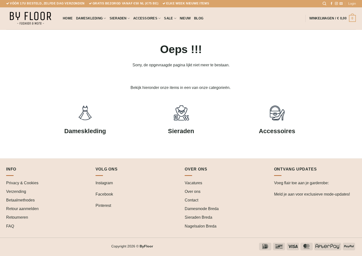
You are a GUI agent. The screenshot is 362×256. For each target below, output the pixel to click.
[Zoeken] (324, 3)
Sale (168, 18)
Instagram (104, 183)
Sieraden (118, 18)
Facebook (104, 194)
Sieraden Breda (198, 217)
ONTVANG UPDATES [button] (295, 169)
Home (68, 18)
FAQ (10, 226)
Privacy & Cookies (22, 183)
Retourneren (17, 217)
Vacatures (193, 183)
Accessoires (145, 18)
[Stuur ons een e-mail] (341, 3)
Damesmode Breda (202, 209)
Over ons (192, 191)
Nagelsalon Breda (200, 226)
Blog (198, 18)
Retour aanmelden (22, 209)
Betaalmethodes (20, 200)
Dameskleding (89, 18)
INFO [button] (11, 169)
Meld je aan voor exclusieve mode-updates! (312, 194)
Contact (191, 200)
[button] (352, 3)
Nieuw (185, 18)
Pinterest (103, 205)
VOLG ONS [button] (107, 169)
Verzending (16, 191)
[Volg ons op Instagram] (336, 3)
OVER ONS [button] (196, 169)
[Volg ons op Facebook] (331, 3)
